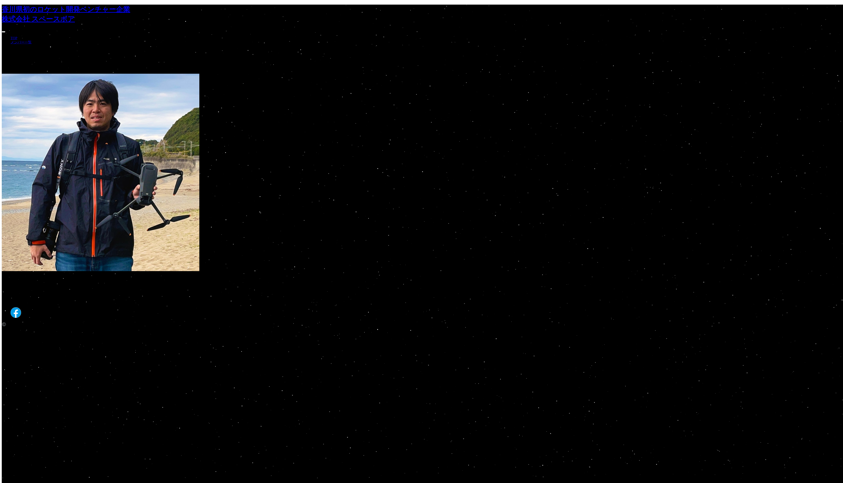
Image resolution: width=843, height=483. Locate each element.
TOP (14, 38)
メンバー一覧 (21, 42)
